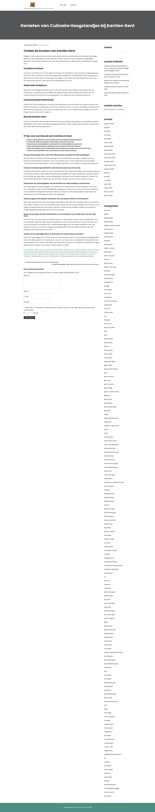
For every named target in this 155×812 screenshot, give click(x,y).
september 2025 (110, 165)
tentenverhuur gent (111, 701)
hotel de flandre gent (111, 452)
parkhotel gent (109, 611)
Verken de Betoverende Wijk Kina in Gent (116, 94)
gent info (107, 380)
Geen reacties (44, 45)
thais (105, 709)
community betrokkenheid (53, 250)
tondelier (107, 720)
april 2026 (107, 139)
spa (105, 671)
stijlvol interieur (54, 256)
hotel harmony (109, 460)
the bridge (107, 713)
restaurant (108, 641)
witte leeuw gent (110, 785)
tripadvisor (108, 732)
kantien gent (92, 252)
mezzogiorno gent (110, 550)
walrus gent (108, 777)
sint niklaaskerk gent (111, 664)
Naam (26, 291)
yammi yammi (109, 792)
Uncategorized (109, 739)
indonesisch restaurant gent (114, 482)
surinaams (107, 690)
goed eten (84, 252)
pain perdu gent (109, 592)
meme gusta (108, 547)
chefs (41, 250)
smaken (45, 256)
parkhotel (107, 607)
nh (105, 577)
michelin (107, 554)
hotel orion (108, 471)
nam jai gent (108, 573)
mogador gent (109, 558)
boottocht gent (109, 275)
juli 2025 (107, 173)
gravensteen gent (110, 407)
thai (105, 705)
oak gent (107, 584)
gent (105, 373)
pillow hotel (108, 626)
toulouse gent (109, 724)
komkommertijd (109, 520)
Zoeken (108, 47)
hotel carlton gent (110, 441)
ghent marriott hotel (111, 392)
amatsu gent (108, 229)
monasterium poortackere (113, 565)
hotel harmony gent (111, 463)
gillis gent (107, 395)
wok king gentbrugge (111, 788)
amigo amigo (108, 233)
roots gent (107, 649)
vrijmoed (107, 773)
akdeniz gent (108, 218)
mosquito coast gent (111, 569)
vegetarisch (108, 751)
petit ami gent (109, 618)
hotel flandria (108, 456)
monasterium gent (110, 562)
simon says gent (109, 660)
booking (107, 271)
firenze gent (108, 343)
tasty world (108, 698)
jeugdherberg (109, 497)
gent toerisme (109, 384)
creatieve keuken (80, 250)
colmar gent (108, 312)
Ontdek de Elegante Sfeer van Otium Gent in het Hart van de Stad (76, 264)
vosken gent (108, 769)
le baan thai (108, 524)
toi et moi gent (109, 717)
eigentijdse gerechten (42, 252)
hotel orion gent (109, 475)
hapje (106, 414)
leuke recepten (109, 531)
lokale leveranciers (30, 254)
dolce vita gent (109, 327)
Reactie (27, 275)
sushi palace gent (110, 694)
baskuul (106, 259)
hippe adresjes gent (111, 418)
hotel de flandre (109, 448)
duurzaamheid (29, 252)
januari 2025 (108, 195)
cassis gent (108, 305)
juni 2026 (107, 131)
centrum (107, 309)
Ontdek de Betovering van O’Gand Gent (116, 88)
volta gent (107, 766)
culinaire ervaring (93, 250)
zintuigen (90, 256)
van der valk (108, 747)
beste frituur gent (110, 267)
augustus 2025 (109, 169)
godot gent (108, 399)
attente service (33, 250)
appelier (107, 241)
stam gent (107, 679)
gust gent (107, 411)
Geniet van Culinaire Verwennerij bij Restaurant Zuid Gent (116, 82)
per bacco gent (109, 615)
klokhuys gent (109, 516)
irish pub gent (109, 486)
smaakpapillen (36, 256)
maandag (107, 535)
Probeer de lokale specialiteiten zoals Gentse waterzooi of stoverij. (50, 142)
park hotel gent (109, 603)
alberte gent (108, 222)
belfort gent (108, 263)
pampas (107, 599)
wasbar (106, 781)
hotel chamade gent (111, 445)
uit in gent (107, 735)
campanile (108, 297)
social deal (107, 667)
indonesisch (108, 479)
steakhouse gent (110, 683)
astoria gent (108, 244)
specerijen (107, 675)
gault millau (108, 365)
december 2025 (109, 154)
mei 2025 (107, 180)
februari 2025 (108, 192)
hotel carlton (108, 437)
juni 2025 (107, 177)
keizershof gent (109, 509)
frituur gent (108, 358)
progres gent (108, 633)
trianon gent (108, 728)
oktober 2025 (109, 161)
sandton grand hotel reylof (113, 652)
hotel (106, 433)
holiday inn (107, 422)
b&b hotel (107, 252)
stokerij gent (108, 686)
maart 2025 (108, 188)
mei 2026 (107, 135)
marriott (107, 543)
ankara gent (108, 237)
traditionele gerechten (68, 256)
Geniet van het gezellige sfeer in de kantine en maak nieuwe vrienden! (51, 150)
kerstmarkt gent (110, 513)
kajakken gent (109, 501)
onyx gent (107, 588)
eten (105, 335)
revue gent (108, 645)
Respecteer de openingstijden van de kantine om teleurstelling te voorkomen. (54, 144)
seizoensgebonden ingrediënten (76, 254)
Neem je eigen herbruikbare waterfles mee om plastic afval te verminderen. (54, 146)
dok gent (107, 320)
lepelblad (107, 528)
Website (27, 302)
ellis (105, 331)
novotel (106, 581)
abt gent (107, 210)
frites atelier (108, 354)
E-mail (26, 297)
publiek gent (108, 637)
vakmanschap (82, 256)
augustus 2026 (109, 124)
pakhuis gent (108, 596)
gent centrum (109, 377)
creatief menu (68, 250)
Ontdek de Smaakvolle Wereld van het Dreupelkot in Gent (116, 75)
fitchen (106, 346)
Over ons (63, 5)
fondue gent (108, 350)
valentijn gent (109, 743)
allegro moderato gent (112, 225)
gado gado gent (109, 361)
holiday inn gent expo (111, 426)
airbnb (106, 214)
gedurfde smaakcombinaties (69, 252)
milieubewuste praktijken (46, 254)
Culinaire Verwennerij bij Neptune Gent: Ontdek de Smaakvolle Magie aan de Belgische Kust (116, 68)
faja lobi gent (108, 339)
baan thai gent (109, 256)
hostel (106, 429)
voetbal (107, 762)
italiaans (107, 490)
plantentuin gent (110, 630)
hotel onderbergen (111, 467)
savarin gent (108, 656)
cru (105, 316)
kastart (106, 505)
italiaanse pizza (109, 494)
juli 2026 (107, 127)
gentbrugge (108, 388)
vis (105, 758)
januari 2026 (108, 150)
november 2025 (109, 158)
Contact (73, 5)
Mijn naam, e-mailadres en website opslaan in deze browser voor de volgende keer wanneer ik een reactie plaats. (59, 309)
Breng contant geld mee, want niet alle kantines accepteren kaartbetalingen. (54, 140)
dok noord (107, 324)
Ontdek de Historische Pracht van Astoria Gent (41, 262)
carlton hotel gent (110, 301)
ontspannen (60, 254)
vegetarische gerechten (112, 754)
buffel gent (108, 290)
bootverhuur (108, 278)
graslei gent (108, 403)
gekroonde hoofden (111, 369)
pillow (106, 622)
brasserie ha (108, 282)
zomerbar (107, 796)
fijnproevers (54, 252)
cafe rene (107, 293)
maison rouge (109, 539)
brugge (106, 286)
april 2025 (107, 184)
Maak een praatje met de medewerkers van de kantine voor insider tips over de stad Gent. (59, 148)
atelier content (109, 248)
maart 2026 (108, 143)
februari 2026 (108, 146)
